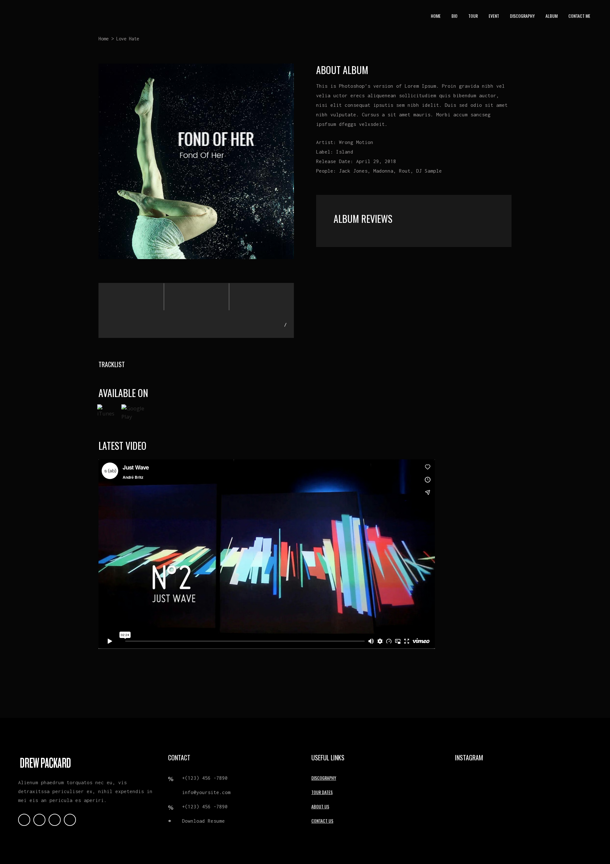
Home (103, 38)
